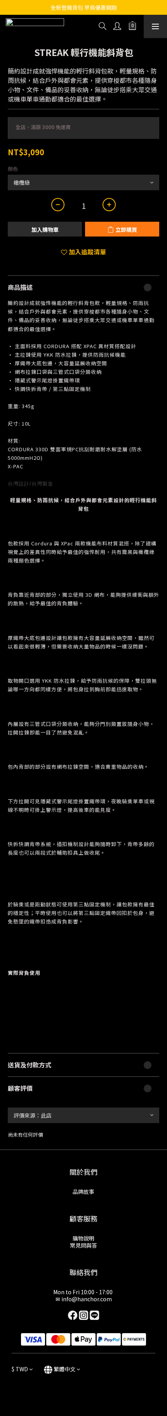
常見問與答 (83, 1245)
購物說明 (83, 1238)
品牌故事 (83, 1191)
